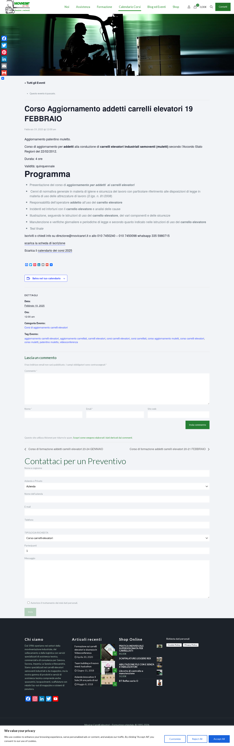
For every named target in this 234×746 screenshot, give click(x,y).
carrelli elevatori (96, 338)
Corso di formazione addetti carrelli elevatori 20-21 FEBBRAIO (168, 449)
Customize (175, 738)
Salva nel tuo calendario (46, 278)
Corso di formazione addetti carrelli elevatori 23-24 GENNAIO (65, 449)
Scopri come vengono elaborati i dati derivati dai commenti (102, 437)
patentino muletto (49, 342)
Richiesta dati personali (177, 638)
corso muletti (31, 342)
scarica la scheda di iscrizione (44, 243)
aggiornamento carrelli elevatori (41, 338)
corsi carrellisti (138, 338)
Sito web (152, 408)
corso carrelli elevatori (192, 338)
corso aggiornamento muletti (163, 338)
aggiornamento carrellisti (73, 338)
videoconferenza (69, 342)
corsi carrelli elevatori (118, 338)
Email (89, 408)
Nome (28, 408)
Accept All (219, 738)
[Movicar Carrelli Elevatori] (17, 7)
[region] (117, 736)
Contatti (223, 6)
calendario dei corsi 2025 (55, 250)
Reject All (197, 738)
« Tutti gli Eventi (34, 83)
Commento (30, 370)
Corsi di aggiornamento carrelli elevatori (46, 327)
